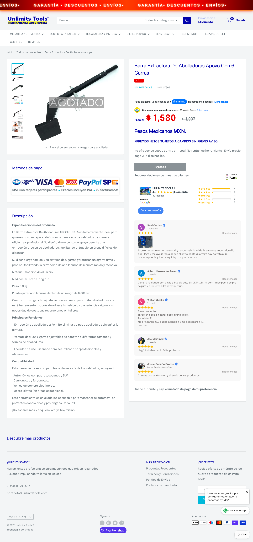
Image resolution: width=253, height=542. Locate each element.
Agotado (160, 167)
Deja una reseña (150, 210)
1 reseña (151, 274)
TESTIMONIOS (188, 34)
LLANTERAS (163, 34)
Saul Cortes (154, 225)
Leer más (142, 325)
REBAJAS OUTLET (214, 34)
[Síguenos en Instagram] (108, 523)
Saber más (202, 110)
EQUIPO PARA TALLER (63, 34)
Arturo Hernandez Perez (162, 271)
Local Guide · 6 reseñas (159, 367)
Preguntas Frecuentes (161, 468)
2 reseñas (152, 229)
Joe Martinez (155, 339)
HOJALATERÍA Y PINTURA (101, 34)
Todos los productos (29, 52)
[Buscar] (187, 20)
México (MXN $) (17, 517)
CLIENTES (16, 42)
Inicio (10, 52)
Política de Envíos (158, 479)
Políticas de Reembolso (162, 485)
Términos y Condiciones (162, 474)
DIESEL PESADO (136, 34)
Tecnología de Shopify (20, 530)
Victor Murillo (155, 300)
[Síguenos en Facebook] (102, 523)
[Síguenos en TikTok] (121, 523)
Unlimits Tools (143, 87)
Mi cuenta (205, 22)
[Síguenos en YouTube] (115, 523)
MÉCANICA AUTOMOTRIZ (25, 34)
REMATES (34, 42)
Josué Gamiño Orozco (160, 364)
